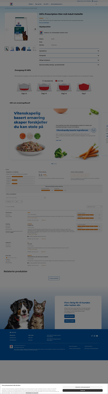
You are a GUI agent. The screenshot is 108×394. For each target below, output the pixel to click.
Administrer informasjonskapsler (82, 387)
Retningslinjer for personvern (32, 392)
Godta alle (82, 390)
